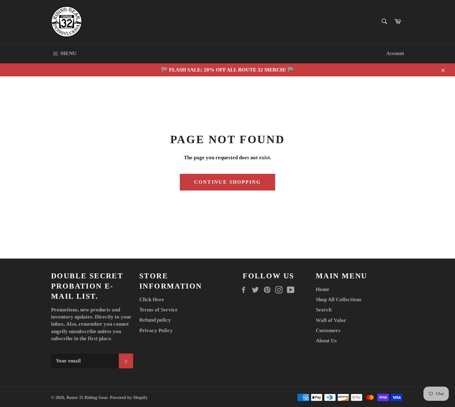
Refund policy (155, 320)
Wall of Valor (331, 320)
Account (395, 53)
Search (324, 310)
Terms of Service (158, 310)
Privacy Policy (156, 330)
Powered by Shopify (129, 397)
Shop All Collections (339, 299)
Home (322, 289)
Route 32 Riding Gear (87, 397)
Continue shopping (227, 182)
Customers (328, 330)
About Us (326, 341)
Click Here (151, 299)
